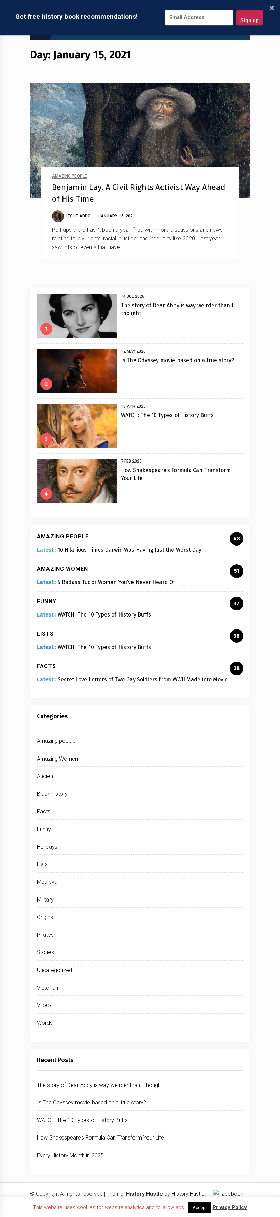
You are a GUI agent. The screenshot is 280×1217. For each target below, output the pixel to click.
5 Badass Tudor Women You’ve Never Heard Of (116, 582)
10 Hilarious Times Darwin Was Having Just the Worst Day (129, 550)
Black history (52, 794)
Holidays (47, 847)
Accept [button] (200, 1207)
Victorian (47, 988)
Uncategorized (54, 970)
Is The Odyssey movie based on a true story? (177, 360)
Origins (45, 917)
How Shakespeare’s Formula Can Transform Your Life (100, 1137)
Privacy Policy (230, 1207)
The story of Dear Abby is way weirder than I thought (100, 1085)
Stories (45, 952)
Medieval (47, 882)
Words (45, 1023)
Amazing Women (57, 758)
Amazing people (69, 176)
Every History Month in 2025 (70, 1155)
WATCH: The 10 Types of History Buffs (167, 415)
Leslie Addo (78, 216)
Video (44, 1005)
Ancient (46, 776)
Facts (44, 811)
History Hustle (188, 1194)
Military (45, 899)
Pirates (45, 935)
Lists (42, 864)
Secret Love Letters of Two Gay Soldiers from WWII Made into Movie (143, 679)
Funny (44, 829)
